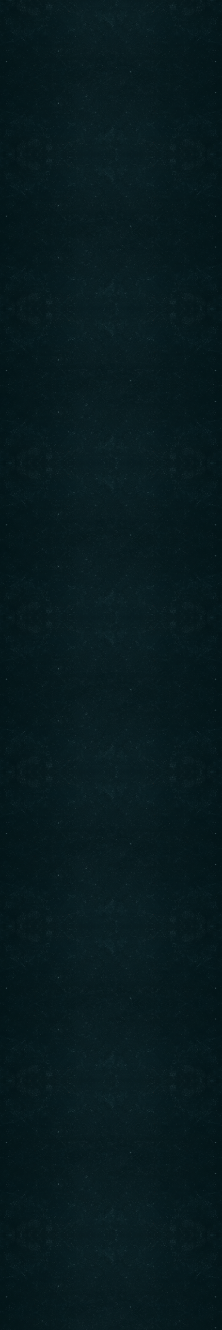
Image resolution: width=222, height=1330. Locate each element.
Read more (102, 357)
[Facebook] (26, 709)
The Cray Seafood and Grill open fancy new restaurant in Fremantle (105, 259)
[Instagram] (53, 709)
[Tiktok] (81, 709)
